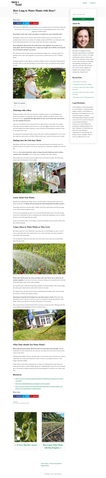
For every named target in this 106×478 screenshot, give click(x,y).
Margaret (16, 13)
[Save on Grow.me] (40, 23)
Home (14, 403)
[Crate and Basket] (16, 3)
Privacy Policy (45, 463)
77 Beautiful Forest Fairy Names (82, 84)
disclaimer (34, 31)
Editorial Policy (45, 465)
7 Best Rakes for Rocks (79, 81)
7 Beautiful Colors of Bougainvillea (83, 97)
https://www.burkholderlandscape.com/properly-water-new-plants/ (32, 383)
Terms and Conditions (55, 463)
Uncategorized (15, 401)
